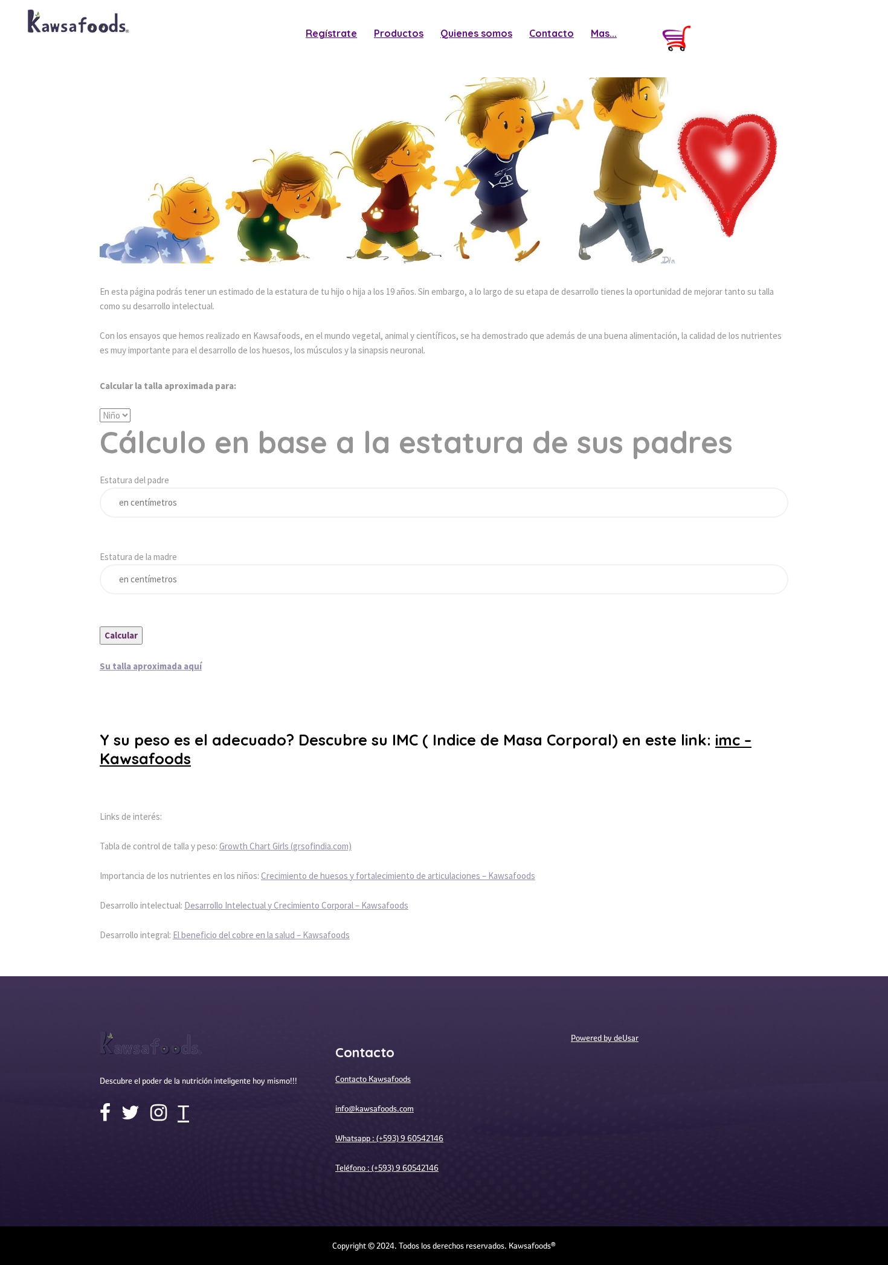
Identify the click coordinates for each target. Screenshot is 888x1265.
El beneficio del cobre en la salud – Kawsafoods (261, 935)
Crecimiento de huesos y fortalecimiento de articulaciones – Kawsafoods (398, 875)
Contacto (551, 33)
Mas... (604, 33)
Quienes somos (476, 33)
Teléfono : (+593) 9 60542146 (387, 1168)
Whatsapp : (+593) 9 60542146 (389, 1138)
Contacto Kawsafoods (373, 1079)
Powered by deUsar (605, 1038)
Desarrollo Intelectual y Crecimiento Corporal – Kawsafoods (296, 905)
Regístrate (331, 33)
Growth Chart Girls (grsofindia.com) (285, 846)
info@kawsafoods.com (374, 1108)
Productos (398, 33)
